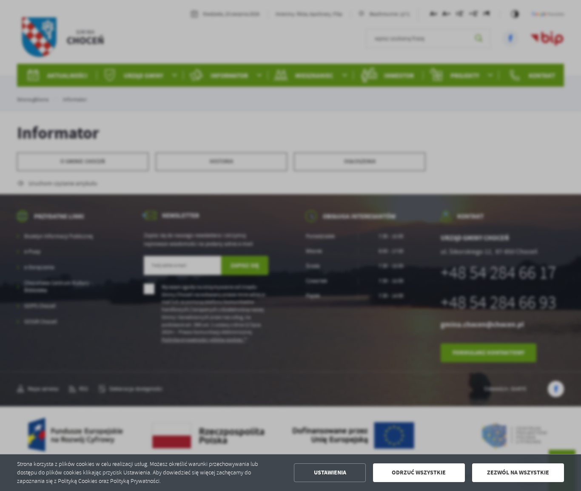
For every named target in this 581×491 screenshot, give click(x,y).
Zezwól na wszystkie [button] (518, 472)
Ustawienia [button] (330, 472)
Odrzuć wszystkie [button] (419, 472)
